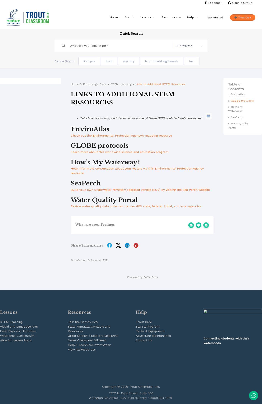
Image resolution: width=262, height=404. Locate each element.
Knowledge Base (94, 84)
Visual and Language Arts (19, 326)
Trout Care (144, 322)
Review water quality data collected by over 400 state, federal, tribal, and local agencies (136, 206)
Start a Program (148, 326)
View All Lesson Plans (16, 340)
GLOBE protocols (242, 100)
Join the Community (83, 322)
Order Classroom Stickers (87, 340)
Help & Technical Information (89, 345)
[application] (154, 17)
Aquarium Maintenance (153, 336)
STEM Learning (120, 84)
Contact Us (144, 340)
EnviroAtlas (237, 94)
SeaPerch (237, 117)
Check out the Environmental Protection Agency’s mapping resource (121, 135)
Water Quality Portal (238, 125)
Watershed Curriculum (17, 336)
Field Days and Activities (18, 331)
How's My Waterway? (235, 108)
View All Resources (82, 349)
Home (75, 84)
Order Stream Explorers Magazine (93, 336)
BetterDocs (150, 277)
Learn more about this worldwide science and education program (120, 152)
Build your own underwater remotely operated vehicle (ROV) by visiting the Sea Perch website (140, 190)
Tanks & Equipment (150, 331)
